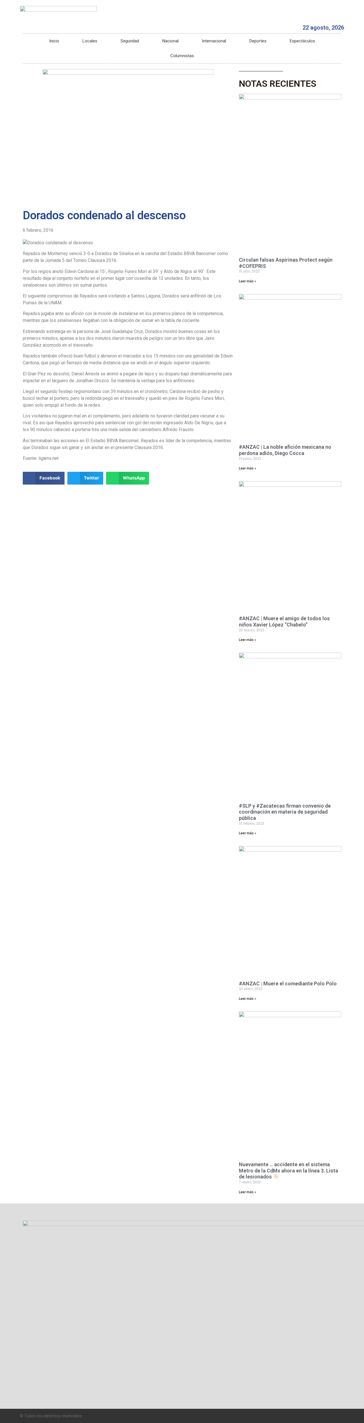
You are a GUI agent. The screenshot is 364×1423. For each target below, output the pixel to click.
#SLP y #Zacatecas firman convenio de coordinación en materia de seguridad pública (285, 812)
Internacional (214, 41)
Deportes (257, 41)
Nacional (170, 41)
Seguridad (130, 41)
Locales (89, 41)
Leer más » (247, 281)
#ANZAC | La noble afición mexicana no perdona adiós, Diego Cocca (285, 450)
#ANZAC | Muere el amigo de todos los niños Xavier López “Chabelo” (284, 621)
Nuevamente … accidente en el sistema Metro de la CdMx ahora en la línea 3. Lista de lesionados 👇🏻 (288, 1170)
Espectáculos (302, 41)
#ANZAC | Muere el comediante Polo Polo (288, 983)
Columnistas (182, 55)
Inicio (54, 41)
